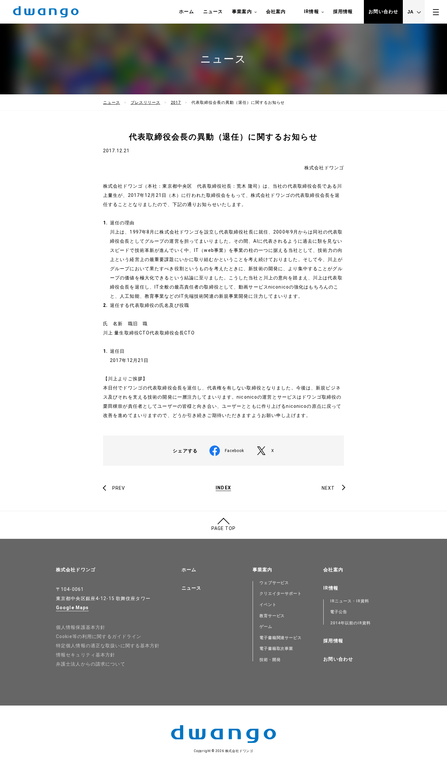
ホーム (186, 11)
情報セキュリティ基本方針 (85, 654)
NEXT (328, 488)
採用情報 (343, 11)
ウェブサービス (274, 582)
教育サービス (272, 616)
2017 (176, 102)
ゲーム (265, 626)
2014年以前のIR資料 (350, 623)
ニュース (213, 11)
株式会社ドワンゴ (76, 569)
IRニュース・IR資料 (349, 601)
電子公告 (338, 612)
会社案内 (276, 11)
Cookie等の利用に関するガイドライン (98, 636)
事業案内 (242, 11)
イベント (268, 604)
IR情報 (311, 11)
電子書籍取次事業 (276, 648)
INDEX (223, 487)
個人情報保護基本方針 (80, 627)
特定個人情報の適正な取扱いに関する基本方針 (108, 645)
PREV (118, 488)
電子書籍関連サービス (280, 637)
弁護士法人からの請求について (90, 664)
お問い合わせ (383, 11)
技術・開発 (270, 659)
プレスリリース (145, 102)
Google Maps (72, 607)
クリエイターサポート (280, 593)
